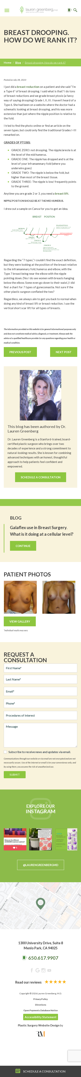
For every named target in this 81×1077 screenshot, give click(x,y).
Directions (40, 1004)
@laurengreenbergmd (40, 865)
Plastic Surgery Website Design (39, 1025)
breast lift (61, 193)
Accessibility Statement (41, 1017)
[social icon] (32, 971)
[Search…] (75, 10)
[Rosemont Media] (40, 1034)
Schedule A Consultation (40, 477)
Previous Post (20, 352)
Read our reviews (28, 982)
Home (7, 62)
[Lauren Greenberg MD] (39, 10)
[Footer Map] (40, 905)
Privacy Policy (40, 999)
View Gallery (19, 621)
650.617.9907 (43, 958)
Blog (18, 62)
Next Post (64, 352)
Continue (23, 546)
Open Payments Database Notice (40, 1010)
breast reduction (28, 86)
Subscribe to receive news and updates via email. (39, 751)
